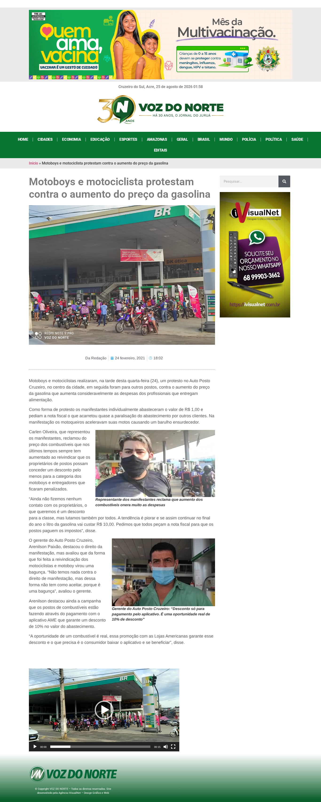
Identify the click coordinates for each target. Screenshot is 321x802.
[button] (104, 710)
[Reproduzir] (35, 746)
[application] (104, 710)
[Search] (284, 181)
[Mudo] (165, 746)
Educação (100, 139)
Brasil (204, 139)
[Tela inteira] (173, 746)
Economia (71, 139)
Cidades (45, 139)
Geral (182, 139)
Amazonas (157, 139)
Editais (160, 150)
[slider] (100, 747)
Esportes (128, 139)
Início (33, 163)
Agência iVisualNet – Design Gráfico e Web (84, 792)
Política (274, 139)
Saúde (297, 139)
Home (23, 139)
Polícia (249, 139)
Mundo (225, 139)
